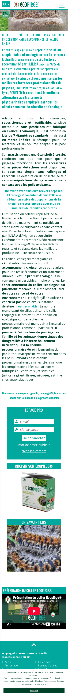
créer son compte (34, 451)
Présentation (12, 665)
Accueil (9, 662)
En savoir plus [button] (40, 684)
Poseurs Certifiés (47, 665)
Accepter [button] (34, 690)
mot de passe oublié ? (34, 445)
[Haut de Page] (34, 644)
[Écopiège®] (26, 4)
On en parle (44, 662)
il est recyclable (26, 306)
